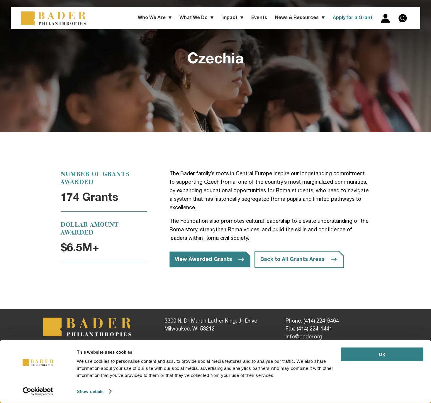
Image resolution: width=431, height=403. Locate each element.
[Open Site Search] (402, 18)
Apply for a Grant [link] (352, 18)
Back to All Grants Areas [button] (292, 259)
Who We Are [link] (152, 18)
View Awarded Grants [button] (203, 259)
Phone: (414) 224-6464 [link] (312, 321)
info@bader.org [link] (304, 337)
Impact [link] (229, 18)
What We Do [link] (193, 18)
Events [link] (259, 18)
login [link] (385, 18)
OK (382, 354)
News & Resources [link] (297, 18)
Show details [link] (90, 391)
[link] (38, 391)
